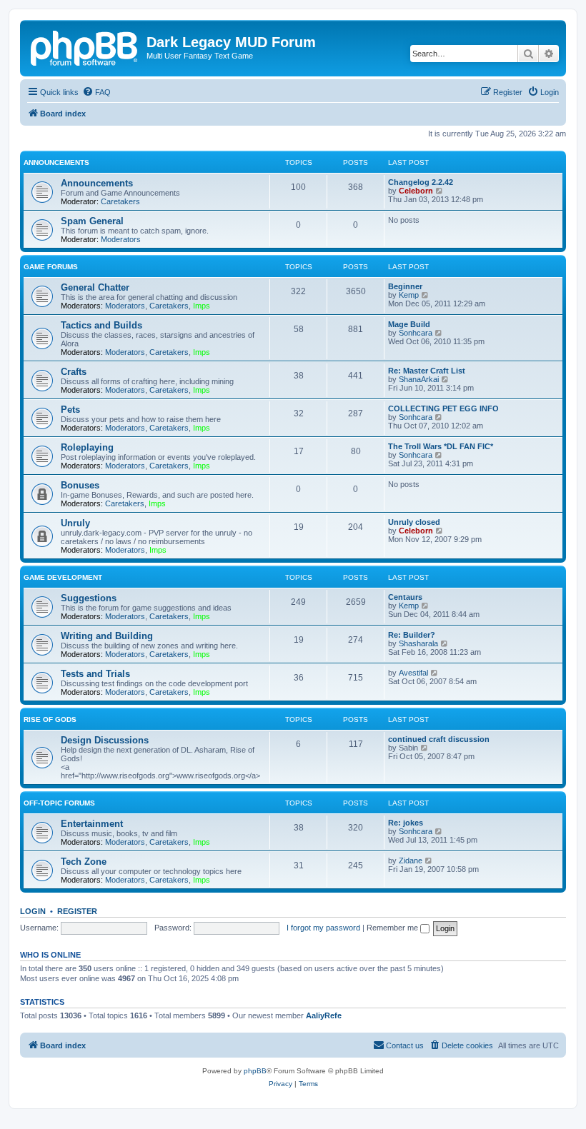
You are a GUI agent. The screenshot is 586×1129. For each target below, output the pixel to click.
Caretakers (120, 201)
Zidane (410, 860)
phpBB (255, 1071)
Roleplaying (87, 447)
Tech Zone (83, 861)
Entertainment (92, 823)
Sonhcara (415, 332)
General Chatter (95, 287)
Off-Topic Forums (59, 803)
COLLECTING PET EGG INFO (443, 408)
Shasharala (418, 643)
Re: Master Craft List (426, 370)
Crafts (73, 371)
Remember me (393, 927)
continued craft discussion (439, 739)
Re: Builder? (411, 635)
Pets (70, 409)
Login (33, 911)
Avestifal (413, 672)
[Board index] (85, 46)
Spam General (92, 221)
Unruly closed (414, 522)
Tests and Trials (95, 673)
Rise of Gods (50, 719)
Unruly (75, 523)
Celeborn (416, 190)
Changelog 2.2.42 (420, 182)
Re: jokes (405, 822)
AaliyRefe (324, 1015)
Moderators (121, 239)
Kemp (409, 295)
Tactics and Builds (101, 325)
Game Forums (51, 267)
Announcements (56, 162)
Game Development (63, 577)
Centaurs (405, 597)
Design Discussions (105, 740)
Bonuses (80, 485)
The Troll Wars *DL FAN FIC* (440, 446)
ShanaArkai (419, 379)
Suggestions (88, 598)
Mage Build (409, 324)
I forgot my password (323, 927)
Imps (201, 305)
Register (77, 911)
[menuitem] (96, 92)
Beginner (405, 286)
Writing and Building (107, 636)
